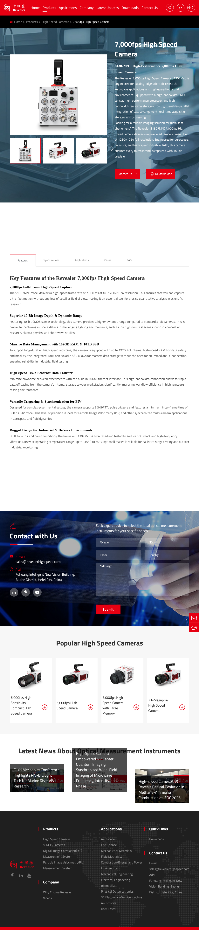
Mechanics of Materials (116, 850)
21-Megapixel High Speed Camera (158, 705)
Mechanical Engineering (117, 874)
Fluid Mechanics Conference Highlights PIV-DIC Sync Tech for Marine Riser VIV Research (37, 778)
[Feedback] (194, 627)
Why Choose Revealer (57, 892)
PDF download (162, 173)
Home (35, 7)
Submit (108, 609)
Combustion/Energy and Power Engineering (121, 865)
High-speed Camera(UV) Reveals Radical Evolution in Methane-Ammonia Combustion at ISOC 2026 (161, 789)
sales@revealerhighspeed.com (38, 561)
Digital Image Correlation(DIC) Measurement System (62, 853)
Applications (68, 7)
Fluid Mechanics (111, 856)
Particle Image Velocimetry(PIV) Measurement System (63, 865)
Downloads (130, 7)
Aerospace (108, 839)
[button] (112, 149)
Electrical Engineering (115, 879)
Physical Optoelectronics (117, 891)
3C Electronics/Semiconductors (121, 897)
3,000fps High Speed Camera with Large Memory (113, 705)
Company (87, 7)
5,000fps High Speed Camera (67, 705)
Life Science (109, 845)
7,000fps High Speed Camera (91, 21)
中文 (191, 7)
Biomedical (108, 885)
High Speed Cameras (55, 21)
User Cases (108, 909)
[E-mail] (194, 618)
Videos (47, 898)
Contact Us (149, 7)
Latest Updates (108, 7)
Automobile (108, 903)
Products (49, 7)
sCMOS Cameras (54, 845)
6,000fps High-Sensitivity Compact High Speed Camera (22, 705)
